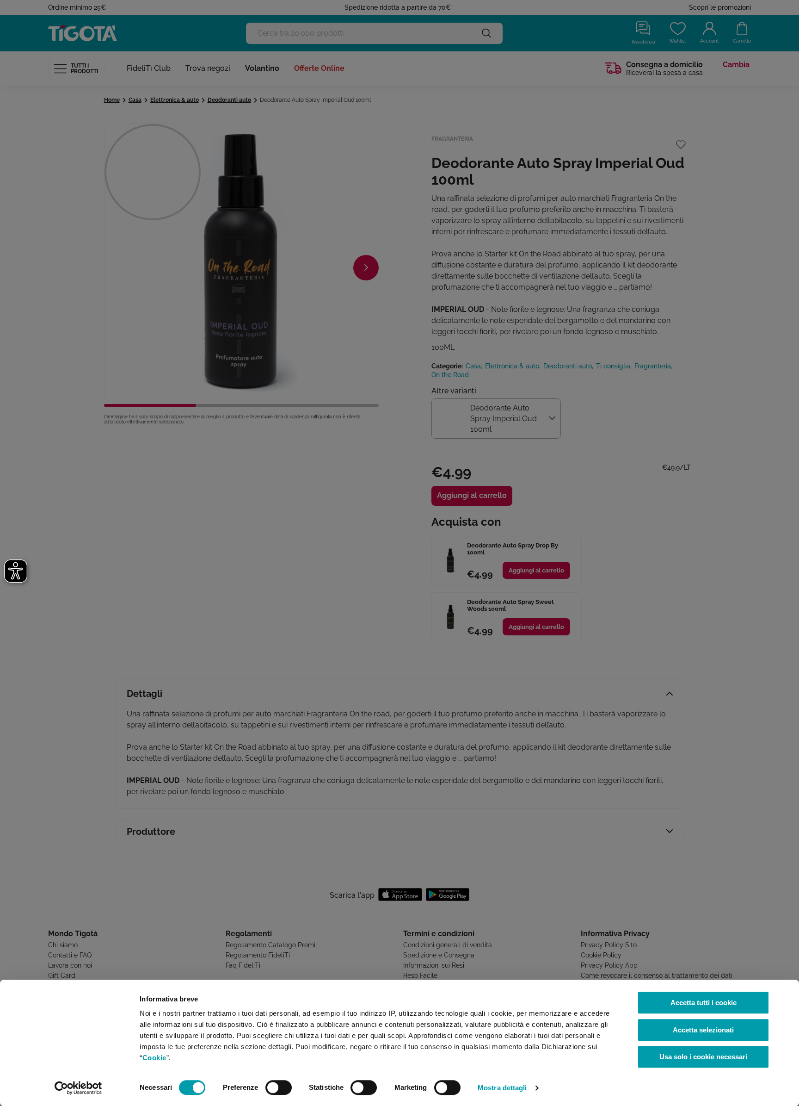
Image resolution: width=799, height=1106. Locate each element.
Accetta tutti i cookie (703, 1003)
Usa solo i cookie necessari (703, 1057)
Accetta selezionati (703, 1030)
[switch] (278, 1087)
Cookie (154, 1058)
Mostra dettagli (502, 1088)
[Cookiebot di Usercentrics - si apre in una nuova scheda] (78, 1088)
